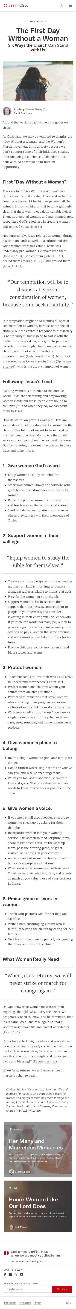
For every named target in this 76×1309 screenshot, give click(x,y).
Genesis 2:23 (31, 227)
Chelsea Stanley (16, 1089)
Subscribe (62, 1289)
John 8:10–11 (13, 256)
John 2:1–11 (53, 256)
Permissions (25, 1302)
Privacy (37, 1302)
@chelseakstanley (39, 1089)
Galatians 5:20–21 (40, 356)
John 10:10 (11, 1032)
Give (68, 1302)
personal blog (60, 1102)
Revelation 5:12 (45, 1061)
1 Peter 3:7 (54, 682)
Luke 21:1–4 (12, 266)
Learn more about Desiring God (27, 1261)
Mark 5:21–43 (32, 261)
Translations (10, 1302)
